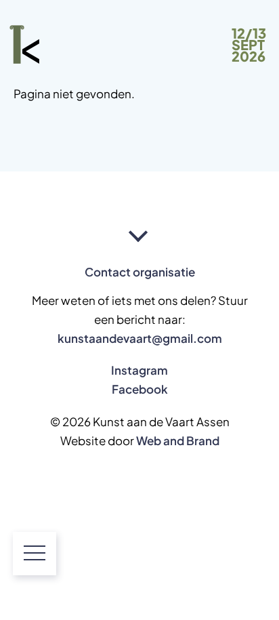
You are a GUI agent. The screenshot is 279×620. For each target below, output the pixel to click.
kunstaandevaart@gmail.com (140, 338)
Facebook (140, 388)
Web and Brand (177, 440)
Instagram (139, 370)
